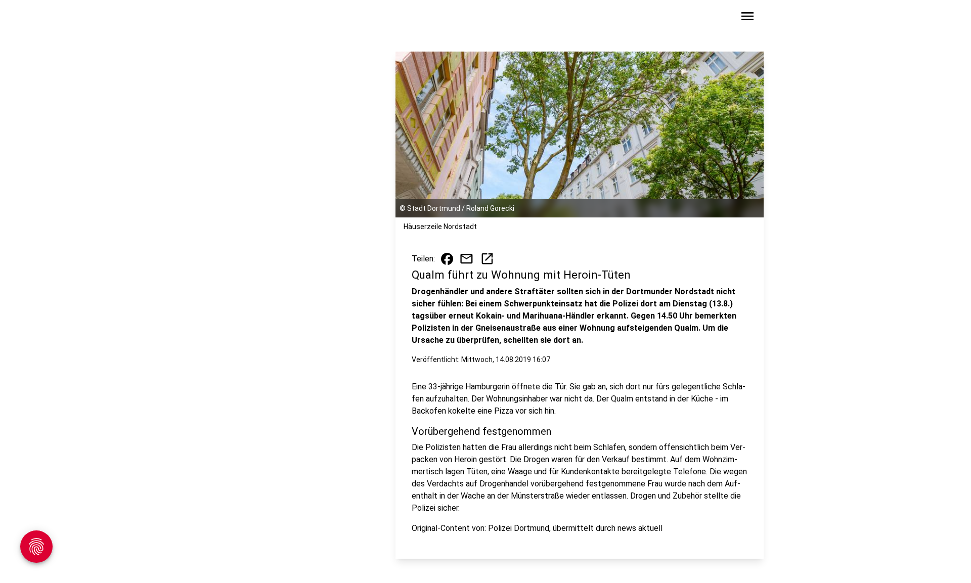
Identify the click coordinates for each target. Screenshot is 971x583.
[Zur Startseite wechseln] (239, 18)
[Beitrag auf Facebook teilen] (447, 259)
